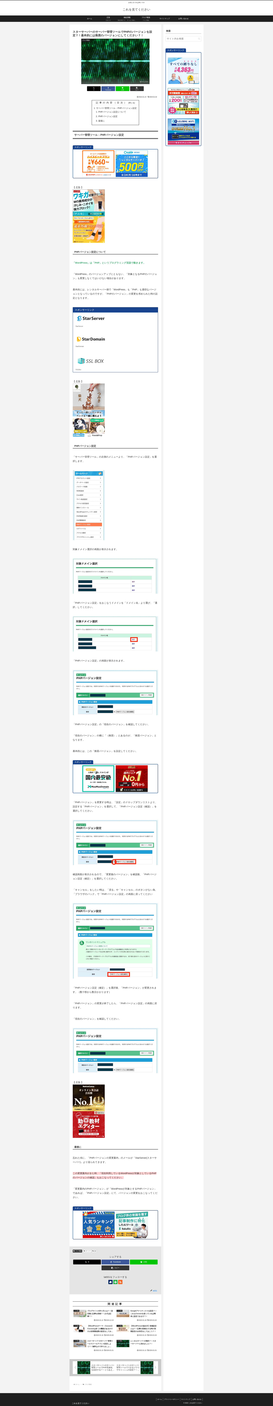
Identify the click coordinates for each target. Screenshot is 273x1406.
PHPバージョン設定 (108, 116)
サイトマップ (185, 1399)
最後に (101, 121)
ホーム (159, 1399)
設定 (95, 1251)
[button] (137, 88)
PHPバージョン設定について (112, 112)
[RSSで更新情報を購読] (120, 1282)
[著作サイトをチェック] (110, 1282)
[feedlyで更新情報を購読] (115, 1282)
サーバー (88, 1251)
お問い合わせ (196, 1399)
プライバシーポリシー (171, 1399)
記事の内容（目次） (112, 102)
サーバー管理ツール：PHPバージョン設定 (116, 108)
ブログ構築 (78, 1251)
